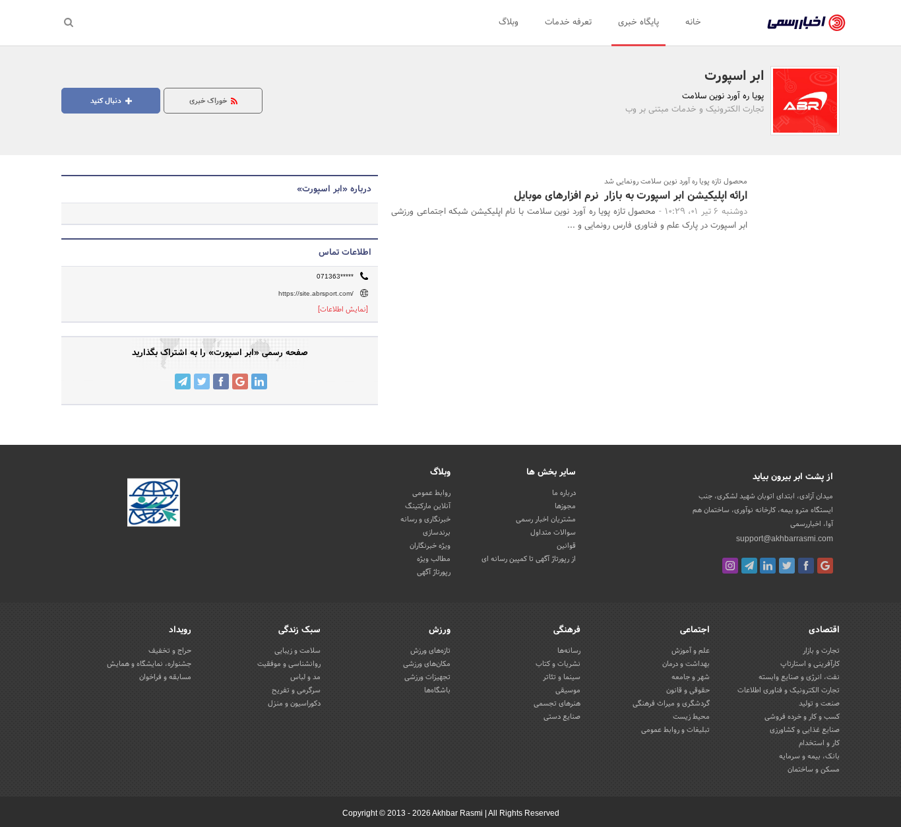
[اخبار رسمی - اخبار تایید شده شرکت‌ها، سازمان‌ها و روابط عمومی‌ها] (806, 23)
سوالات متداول (553, 533)
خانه (693, 22)
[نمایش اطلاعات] (343, 309)
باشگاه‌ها (437, 690)
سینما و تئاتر (561, 677)
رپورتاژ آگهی (433, 572)
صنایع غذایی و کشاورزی (805, 730)
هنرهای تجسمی (557, 704)
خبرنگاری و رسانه (425, 519)
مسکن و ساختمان (814, 770)
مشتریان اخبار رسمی (546, 519)
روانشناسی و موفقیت (289, 664)
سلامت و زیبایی (297, 651)
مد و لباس (305, 677)
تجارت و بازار (821, 651)
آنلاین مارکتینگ (427, 506)
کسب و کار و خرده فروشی (802, 717)
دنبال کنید (106, 101)
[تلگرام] (749, 566)
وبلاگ (508, 22)
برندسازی (436, 533)
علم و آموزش (690, 651)
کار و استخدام (819, 743)
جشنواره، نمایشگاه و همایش (149, 664)
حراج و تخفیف (169, 651)
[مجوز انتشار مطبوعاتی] (153, 504)
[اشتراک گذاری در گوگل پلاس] (240, 381)
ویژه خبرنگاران (430, 546)
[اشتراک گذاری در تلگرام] (183, 381)
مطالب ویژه (433, 559)
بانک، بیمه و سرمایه (809, 756)
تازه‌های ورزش (430, 651)
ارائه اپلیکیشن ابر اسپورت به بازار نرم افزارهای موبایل (630, 196)
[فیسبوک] (806, 566)
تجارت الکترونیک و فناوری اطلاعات (788, 690)
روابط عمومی (431, 493)
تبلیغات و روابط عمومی (675, 730)
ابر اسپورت (734, 76)
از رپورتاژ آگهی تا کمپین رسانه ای (529, 559)
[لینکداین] (768, 566)
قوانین (566, 546)
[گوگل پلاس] (825, 566)
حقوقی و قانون (688, 690)
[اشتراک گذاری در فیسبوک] (221, 381)
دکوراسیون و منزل (294, 704)
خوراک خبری (209, 101)
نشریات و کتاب (558, 664)
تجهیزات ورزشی (427, 677)
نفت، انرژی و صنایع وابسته (799, 677)
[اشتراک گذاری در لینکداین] (259, 381)
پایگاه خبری (638, 22)
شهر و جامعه (690, 677)
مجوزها (565, 506)
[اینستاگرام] (730, 566)
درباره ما (564, 493)
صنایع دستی (562, 717)
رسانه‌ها (568, 651)
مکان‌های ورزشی (426, 664)
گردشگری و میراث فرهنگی (671, 704)
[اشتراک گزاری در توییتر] (202, 381)
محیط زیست (691, 717)
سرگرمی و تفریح (296, 690)
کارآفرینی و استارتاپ (810, 664)
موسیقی (567, 690)
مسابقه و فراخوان (165, 677)
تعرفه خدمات (568, 22)
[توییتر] (787, 566)
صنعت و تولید (819, 704)
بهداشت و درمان (686, 664)
